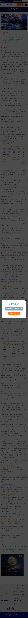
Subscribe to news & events (14, 308)
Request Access (14, 313)
